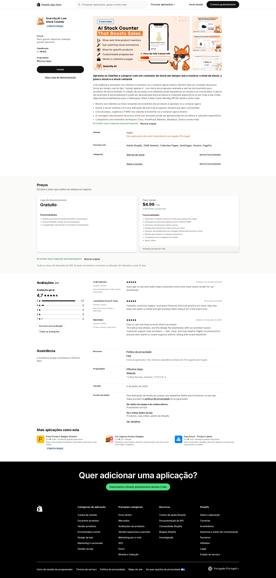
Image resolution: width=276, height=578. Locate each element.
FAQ (128, 355)
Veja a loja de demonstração (60, 77)
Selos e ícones (134, 164)
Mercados (123, 520)
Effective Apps (44, 61)
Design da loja (85, 537)
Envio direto (125, 514)
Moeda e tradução (128, 554)
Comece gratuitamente (223, 4)
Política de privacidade (139, 351)
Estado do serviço (210, 554)
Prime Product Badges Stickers (61, 436)
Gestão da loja (85, 548)
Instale (60, 69)
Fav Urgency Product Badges (129, 436)
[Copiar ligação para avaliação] (108, 282)
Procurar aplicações (162, 4)
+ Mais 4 (207, 62)
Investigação (166, 537)
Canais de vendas (87, 514)
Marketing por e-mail (129, 537)
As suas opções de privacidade (163, 569)
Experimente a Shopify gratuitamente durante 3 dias (138, 486)
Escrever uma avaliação (51, 326)
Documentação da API (171, 520)
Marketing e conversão (90, 543)
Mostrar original (148, 123)
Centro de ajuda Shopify (172, 514)
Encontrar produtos (88, 520)
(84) (44, 51)
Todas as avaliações (49, 331)
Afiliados (205, 543)
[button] (69, 443)
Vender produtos (87, 526)
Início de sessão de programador (55, 569)
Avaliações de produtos (131, 526)
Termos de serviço (86, 569)
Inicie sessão (196, 4)
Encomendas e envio (89, 531)
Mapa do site (136, 569)
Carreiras (205, 520)
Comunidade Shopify (170, 526)
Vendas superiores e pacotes (134, 531)
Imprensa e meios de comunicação (219, 531)
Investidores (207, 526)
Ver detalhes (133, 421)
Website (131, 373)
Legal (203, 548)
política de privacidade (157, 398)
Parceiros (205, 537)
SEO (120, 543)
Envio (121, 548)
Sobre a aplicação (210, 514)
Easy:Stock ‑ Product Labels (198, 436)
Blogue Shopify (167, 531)
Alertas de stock (135, 154)
